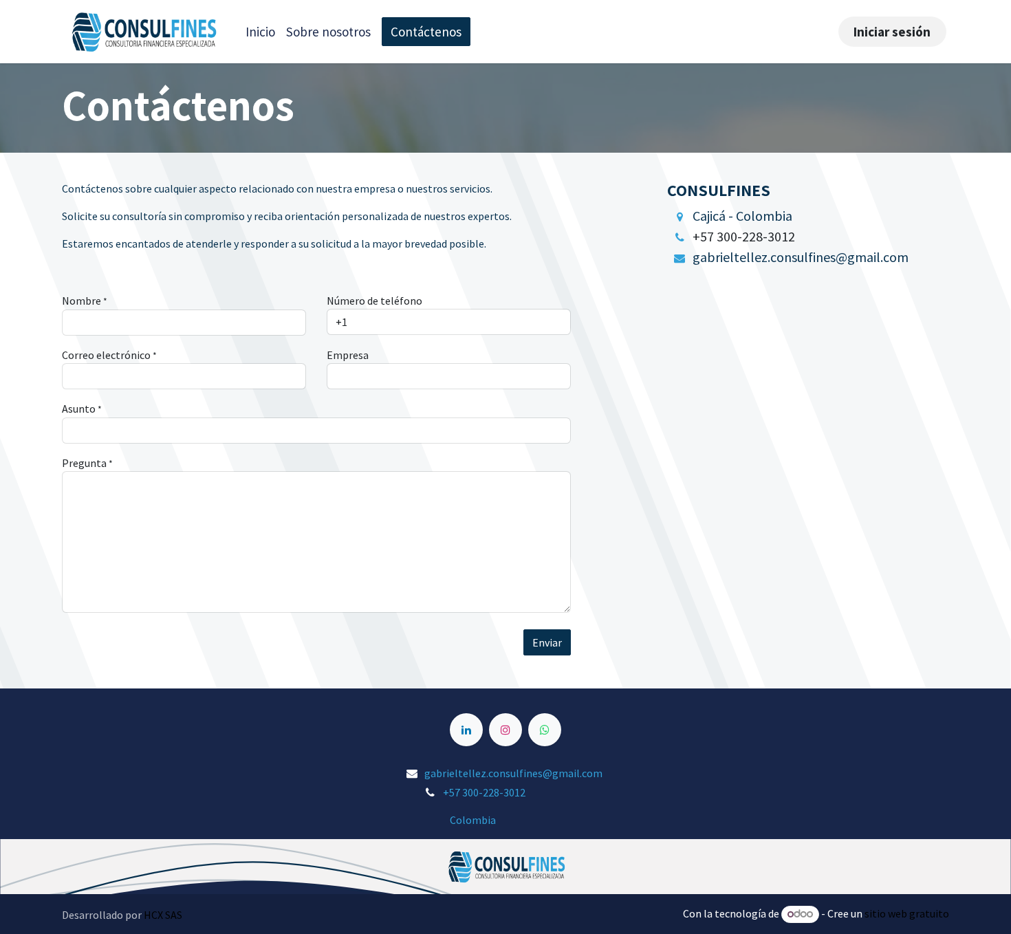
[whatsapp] (544, 729)
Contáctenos (426, 31)
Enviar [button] (547, 642)
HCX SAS (163, 915)
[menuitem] (260, 32)
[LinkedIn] (466, 729)
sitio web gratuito (907, 913)
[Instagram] (505, 729)
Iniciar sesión (892, 31)
